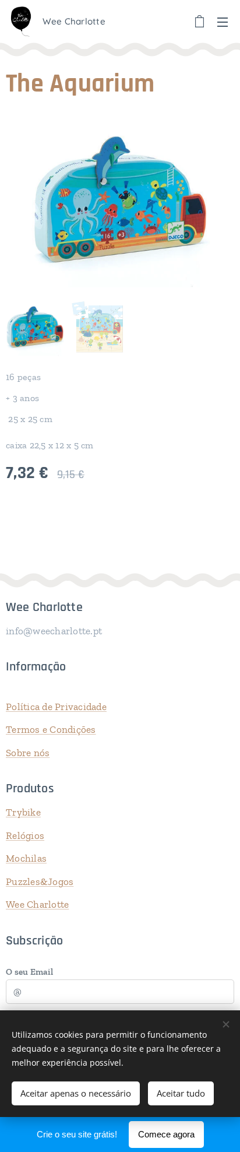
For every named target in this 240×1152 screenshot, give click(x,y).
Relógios (25, 835)
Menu (222, 21)
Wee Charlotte (37, 904)
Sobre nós (28, 752)
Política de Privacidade (56, 706)
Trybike (23, 812)
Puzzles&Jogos (39, 881)
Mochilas (26, 858)
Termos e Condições (51, 729)
